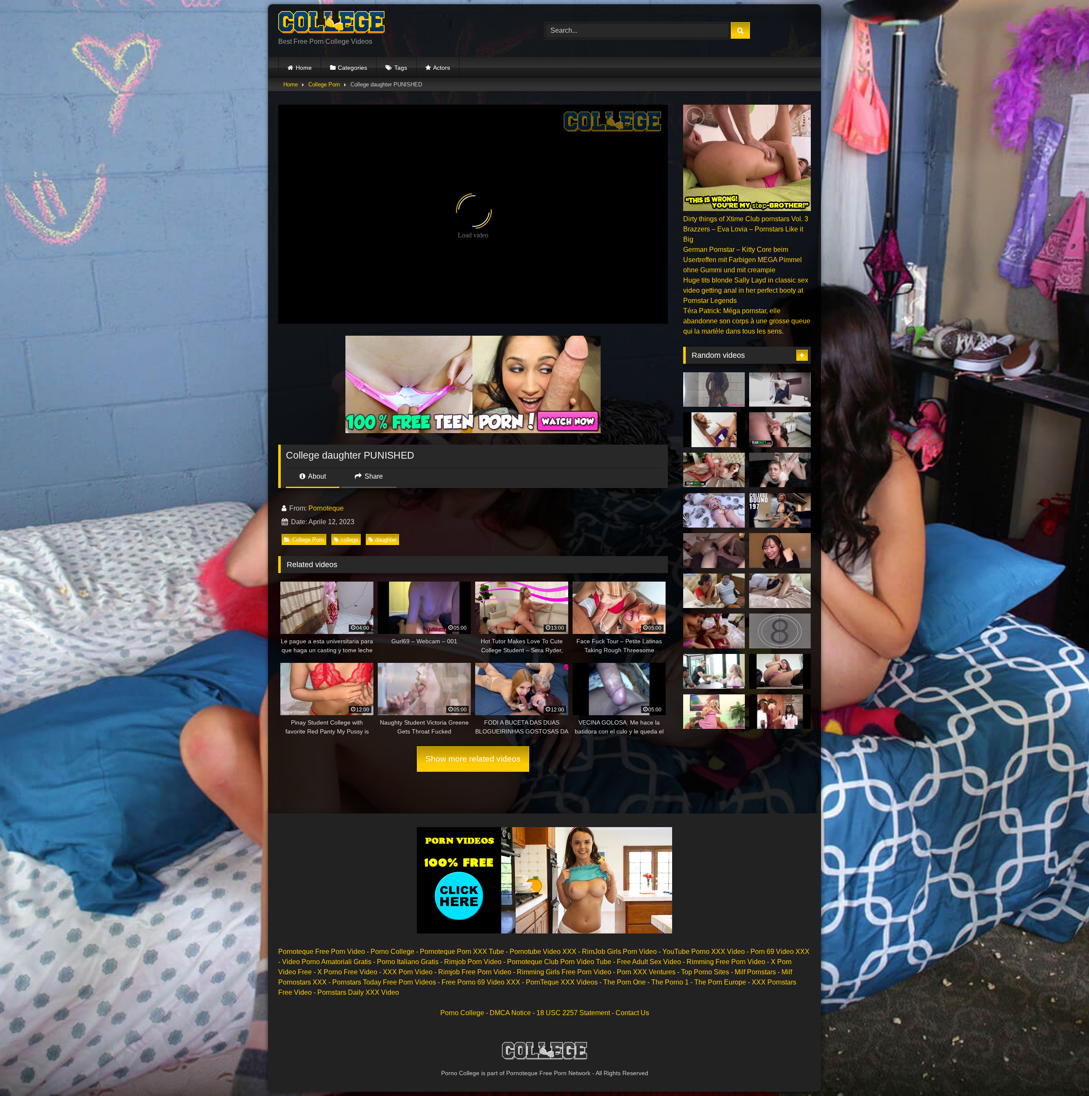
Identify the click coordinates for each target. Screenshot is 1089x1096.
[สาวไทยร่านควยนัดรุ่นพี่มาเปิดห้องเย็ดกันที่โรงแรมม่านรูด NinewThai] (780, 389)
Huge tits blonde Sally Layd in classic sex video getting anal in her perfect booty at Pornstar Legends (745, 290)
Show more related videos (473, 758)
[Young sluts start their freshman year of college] (780, 711)
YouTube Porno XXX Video (703, 951)
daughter (385, 540)
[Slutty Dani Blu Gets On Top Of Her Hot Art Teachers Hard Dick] (780, 631)
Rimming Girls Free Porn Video (564, 972)
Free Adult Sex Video (649, 961)
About (316, 476)
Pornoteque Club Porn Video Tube (559, 961)
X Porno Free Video (347, 972)
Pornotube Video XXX (543, 951)
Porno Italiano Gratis (408, 961)
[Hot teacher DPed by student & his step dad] (714, 671)
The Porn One (624, 982)
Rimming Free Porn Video (726, 961)
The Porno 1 (670, 982)
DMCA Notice (510, 1012)
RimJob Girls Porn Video (619, 951)
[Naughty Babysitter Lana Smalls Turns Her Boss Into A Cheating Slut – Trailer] (714, 470)
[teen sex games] (714, 631)
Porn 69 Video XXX (780, 951)
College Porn (324, 84)
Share (373, 476)
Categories (352, 67)
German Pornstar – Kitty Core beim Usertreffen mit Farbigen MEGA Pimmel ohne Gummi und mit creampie (742, 260)
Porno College (392, 951)
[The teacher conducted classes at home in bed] (714, 510)
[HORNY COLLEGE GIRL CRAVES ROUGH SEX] (780, 470)
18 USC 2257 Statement (573, 1012)
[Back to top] (1062, 1070)
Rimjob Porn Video (473, 961)
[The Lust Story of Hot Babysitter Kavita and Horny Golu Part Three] (714, 591)
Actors (441, 67)
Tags (400, 67)
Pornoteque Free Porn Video (321, 951)
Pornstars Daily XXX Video (358, 992)
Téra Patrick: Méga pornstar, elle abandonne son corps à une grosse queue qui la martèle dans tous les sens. (746, 321)
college (349, 540)
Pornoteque (326, 508)
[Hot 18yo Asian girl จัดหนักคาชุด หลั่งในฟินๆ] (780, 591)
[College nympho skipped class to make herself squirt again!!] (780, 671)
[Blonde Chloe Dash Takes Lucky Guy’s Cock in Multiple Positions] (714, 711)
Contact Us (632, 1012)
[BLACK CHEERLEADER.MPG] (714, 429)
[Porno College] (331, 24)
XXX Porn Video (408, 972)
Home (304, 67)
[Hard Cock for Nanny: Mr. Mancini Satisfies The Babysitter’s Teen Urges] (780, 429)
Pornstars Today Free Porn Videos (384, 982)
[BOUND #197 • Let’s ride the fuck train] (780, 510)
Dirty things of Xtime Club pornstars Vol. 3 (745, 219)
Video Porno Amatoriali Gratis (326, 961)
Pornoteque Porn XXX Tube (462, 951)
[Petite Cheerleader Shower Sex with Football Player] (714, 389)
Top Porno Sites (705, 972)
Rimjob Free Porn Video (474, 972)
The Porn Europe (720, 982)
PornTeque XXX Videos (562, 982)
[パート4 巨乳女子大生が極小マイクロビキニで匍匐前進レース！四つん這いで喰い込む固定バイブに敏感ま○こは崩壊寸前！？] (780, 550)
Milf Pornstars (755, 972)
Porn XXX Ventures (646, 972)
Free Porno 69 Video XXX (481, 982)
